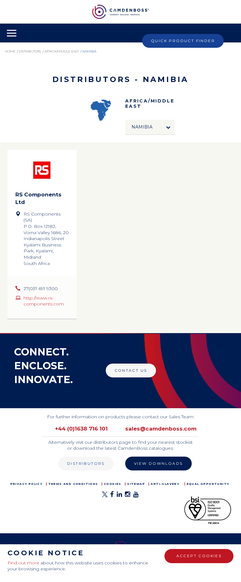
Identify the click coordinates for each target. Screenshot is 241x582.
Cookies (112, 484)
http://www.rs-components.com (44, 301)
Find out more (23, 563)
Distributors (86, 463)
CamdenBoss (120, 12)
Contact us (131, 370)
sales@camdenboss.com (160, 429)
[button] (150, 127)
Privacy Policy (26, 484)
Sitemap (136, 484)
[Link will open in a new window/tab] (105, 496)
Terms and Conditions (73, 484)
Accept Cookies (199, 555)
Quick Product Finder (183, 40)
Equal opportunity (208, 484)
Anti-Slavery (165, 484)
